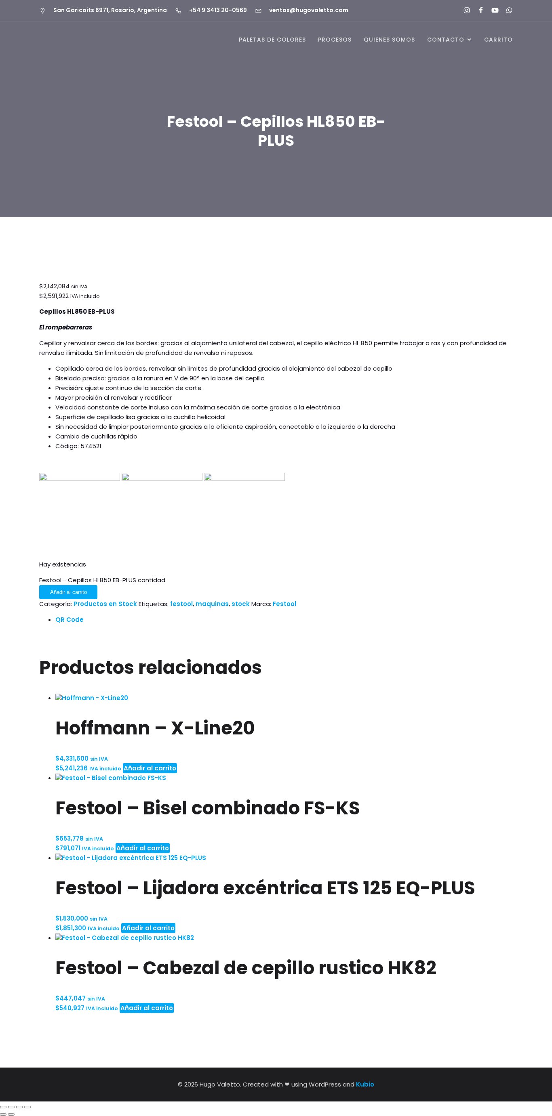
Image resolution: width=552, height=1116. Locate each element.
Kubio (365, 1084)
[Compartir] (19, 1107)
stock (241, 604)
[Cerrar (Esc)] (27, 1107)
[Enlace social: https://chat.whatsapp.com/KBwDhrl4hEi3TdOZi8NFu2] (506, 10)
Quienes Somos (389, 40)
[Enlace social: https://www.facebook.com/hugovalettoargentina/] (477, 10)
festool (181, 604)
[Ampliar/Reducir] (3, 1107)
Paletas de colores (272, 40)
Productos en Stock (105, 604)
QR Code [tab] (69, 619)
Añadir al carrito (68, 592)
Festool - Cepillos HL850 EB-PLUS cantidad (102, 580)
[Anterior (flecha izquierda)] (3, 1114)
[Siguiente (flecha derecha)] (11, 1114)
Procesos (335, 40)
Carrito (498, 40)
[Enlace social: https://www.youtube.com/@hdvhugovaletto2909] (492, 10)
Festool (284, 604)
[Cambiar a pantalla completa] (11, 1107)
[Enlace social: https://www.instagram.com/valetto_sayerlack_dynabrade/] (463, 10)
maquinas (212, 604)
